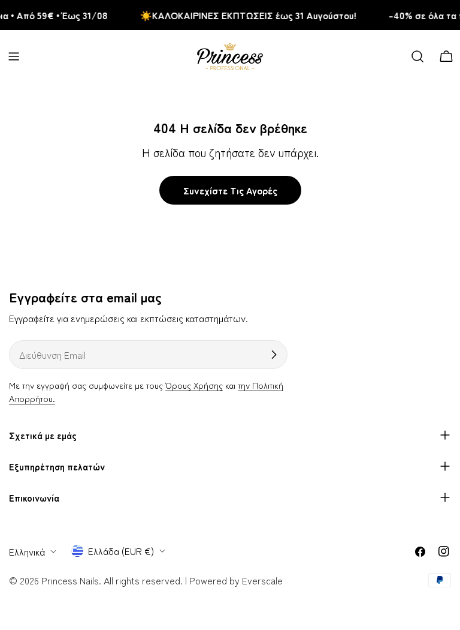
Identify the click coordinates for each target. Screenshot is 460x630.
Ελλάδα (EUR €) (121, 551)
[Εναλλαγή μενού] (14, 56)
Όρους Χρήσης (194, 385)
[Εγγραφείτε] (273, 354)
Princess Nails (70, 580)
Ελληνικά (27, 551)
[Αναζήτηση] (417, 56)
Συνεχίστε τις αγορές (230, 190)
